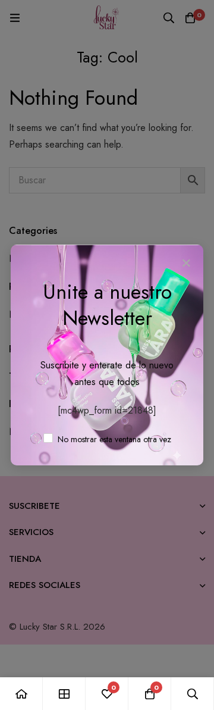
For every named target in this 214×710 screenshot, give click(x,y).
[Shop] (64, 693)
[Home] (21, 693)
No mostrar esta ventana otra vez (113, 439)
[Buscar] (192, 693)
